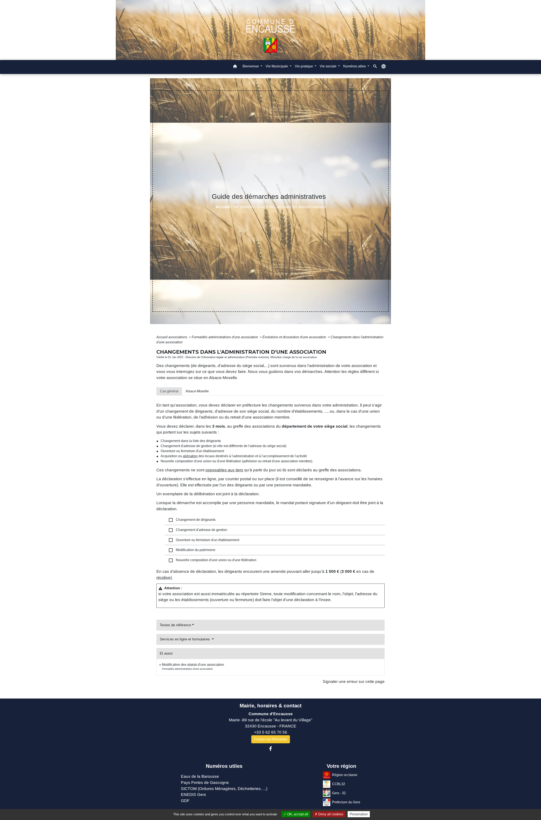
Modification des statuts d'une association (193, 664)
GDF (185, 800)
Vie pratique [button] (304, 66)
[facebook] (270, 748)
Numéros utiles (224, 766)
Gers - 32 (339, 793)
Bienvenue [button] (251, 66)
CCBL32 (338, 784)
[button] (235, 67)
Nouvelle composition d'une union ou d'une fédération (212, 560)
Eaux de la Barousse (200, 776)
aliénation (190, 456)
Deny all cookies (330, 814)
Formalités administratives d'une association (225, 337)
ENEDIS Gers (193, 794)
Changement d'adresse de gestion (197, 530)
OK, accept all (297, 814)
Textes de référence (175, 625)
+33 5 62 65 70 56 (270, 732)
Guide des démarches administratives (291, 207)
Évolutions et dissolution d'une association (294, 337)
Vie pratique (243, 207)
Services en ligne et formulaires (185, 639)
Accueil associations (172, 337)
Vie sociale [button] (328, 66)
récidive (163, 577)
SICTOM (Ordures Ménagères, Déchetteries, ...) (224, 788)
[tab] (169, 391)
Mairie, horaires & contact (271, 705)
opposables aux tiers (224, 470)
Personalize (359, 814)
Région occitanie (344, 775)
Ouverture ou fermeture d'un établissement (203, 540)
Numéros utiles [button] (355, 66)
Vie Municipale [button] (277, 66)
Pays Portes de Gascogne (205, 782)
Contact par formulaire (270, 739)
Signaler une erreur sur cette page (354, 681)
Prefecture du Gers (346, 802)
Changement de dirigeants (192, 520)
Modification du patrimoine (191, 550)
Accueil (223, 207)
